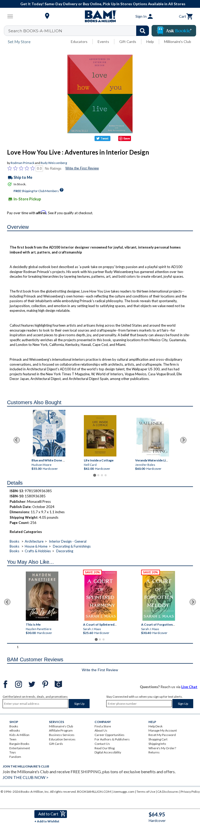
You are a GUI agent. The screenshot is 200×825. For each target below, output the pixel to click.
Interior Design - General (67, 541)
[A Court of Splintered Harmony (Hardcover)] (100, 596)
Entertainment (19, 748)
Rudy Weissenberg (54, 163)
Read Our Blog (105, 748)
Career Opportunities (109, 735)
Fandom (15, 757)
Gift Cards (127, 41)
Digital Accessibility (108, 752)
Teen (12, 739)
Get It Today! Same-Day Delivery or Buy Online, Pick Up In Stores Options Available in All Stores (102, 4)
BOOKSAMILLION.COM (94, 792)
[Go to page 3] (102, 475)
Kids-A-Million (19, 735)
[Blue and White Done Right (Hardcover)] (49, 433)
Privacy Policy (190, 792)
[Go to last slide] (17, 440)
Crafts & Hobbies (38, 551)
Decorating (64, 551)
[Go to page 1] (94, 475)
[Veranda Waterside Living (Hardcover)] (152, 437)
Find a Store (103, 726)
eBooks (14, 730)
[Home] (100, 16)
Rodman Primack (22, 163)
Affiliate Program (61, 730)
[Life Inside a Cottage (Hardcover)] (100, 435)
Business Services (61, 735)
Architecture (34, 541)
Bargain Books (19, 744)
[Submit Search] (142, 31)
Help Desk (155, 726)
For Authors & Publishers (112, 739)
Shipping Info (157, 744)
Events (103, 41)
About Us (101, 730)
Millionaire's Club (177, 41)
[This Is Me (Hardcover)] (42, 596)
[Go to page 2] (98, 475)
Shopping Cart (157, 739)
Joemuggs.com (123, 792)
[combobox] (79, 31)
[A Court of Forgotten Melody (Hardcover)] (158, 596)
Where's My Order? (162, 748)
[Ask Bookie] (174, 30)
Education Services (62, 739)
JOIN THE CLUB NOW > (25, 777)
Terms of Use (145, 792)
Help (150, 41)
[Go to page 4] (105, 475)
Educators (79, 41)
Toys (12, 752)
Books (14, 541)
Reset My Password (162, 735)
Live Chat (189, 686)
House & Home (36, 546)
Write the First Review (82, 168)
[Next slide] (183, 440)
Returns (154, 752)
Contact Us (102, 744)
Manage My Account (162, 730)
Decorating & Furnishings (72, 546)
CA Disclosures (168, 792)
